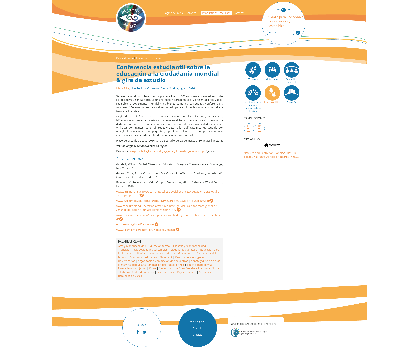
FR (289, 9)
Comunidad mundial (291, 81)
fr (259, 126)
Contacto (197, 328)
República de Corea (130, 276)
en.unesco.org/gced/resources (135, 224)
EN (278, 9)
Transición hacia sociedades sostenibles (143, 249)
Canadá (191, 272)
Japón (142, 268)
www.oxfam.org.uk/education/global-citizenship (145, 229)
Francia (161, 272)
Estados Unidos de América (137, 272)
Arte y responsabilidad (132, 246)
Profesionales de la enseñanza (156, 253)
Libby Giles (122, 88)
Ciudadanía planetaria (184, 249)
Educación (292, 102)
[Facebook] (138, 332)
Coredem (142, 324)
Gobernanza (272, 79)
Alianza (191, 13)
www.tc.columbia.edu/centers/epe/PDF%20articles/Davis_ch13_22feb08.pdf (162, 201)
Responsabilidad (272, 102)
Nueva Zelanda (127, 268)
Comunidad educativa (143, 257)
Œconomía (253, 79)
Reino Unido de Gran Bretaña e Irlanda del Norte (189, 268)
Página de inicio (173, 13)
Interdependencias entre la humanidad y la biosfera (253, 107)
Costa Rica (205, 272)
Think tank (166, 257)
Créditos (197, 334)
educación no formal (199, 265)
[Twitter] (144, 332)
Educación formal (159, 246)
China (152, 268)
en (248, 126)
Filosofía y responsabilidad (189, 246)
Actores (240, 13)
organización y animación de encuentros (163, 261)
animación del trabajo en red (166, 265)
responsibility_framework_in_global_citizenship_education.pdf (168, 151)
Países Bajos (176, 272)
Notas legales (197, 321)
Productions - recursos (216, 13)
